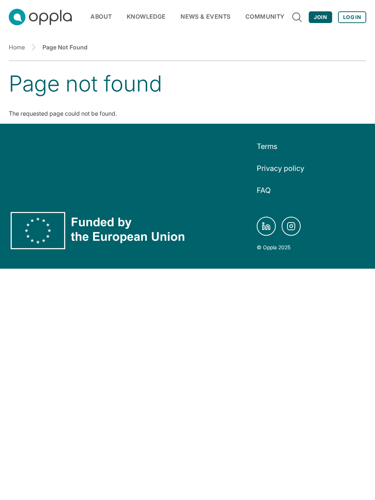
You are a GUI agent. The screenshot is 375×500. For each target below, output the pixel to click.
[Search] (297, 17)
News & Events (205, 16)
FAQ (264, 190)
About (101, 16)
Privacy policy (280, 168)
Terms (267, 146)
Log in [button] (352, 17)
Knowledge (146, 16)
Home (17, 47)
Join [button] (320, 17)
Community (265, 16)
